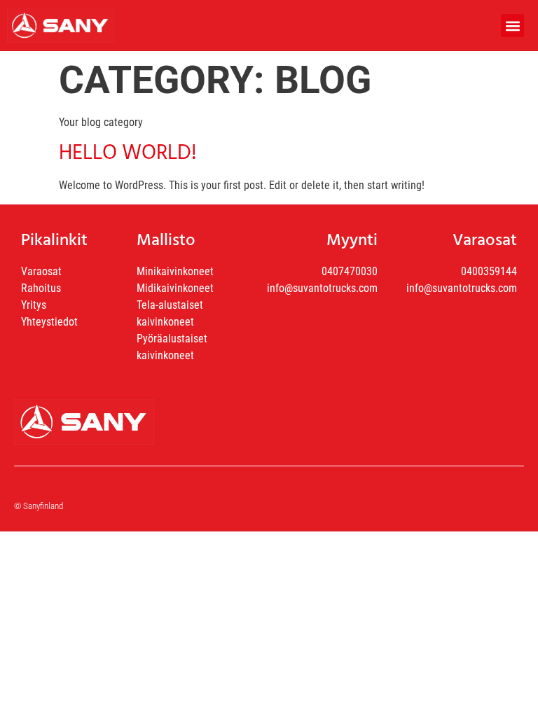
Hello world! (128, 153)
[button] (512, 25)
